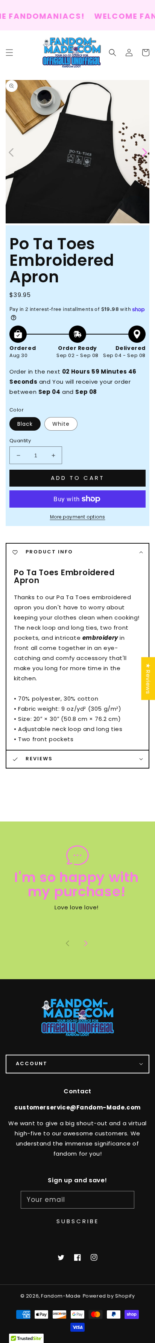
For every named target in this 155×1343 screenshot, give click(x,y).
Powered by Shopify (109, 1296)
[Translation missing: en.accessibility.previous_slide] (11, 151)
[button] (112, 52)
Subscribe (77, 1221)
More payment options (77, 517)
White (61, 424)
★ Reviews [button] (148, 678)
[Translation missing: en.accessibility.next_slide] (86, 944)
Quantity (20, 440)
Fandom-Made (61, 1296)
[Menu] (9, 52)
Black (25, 424)
